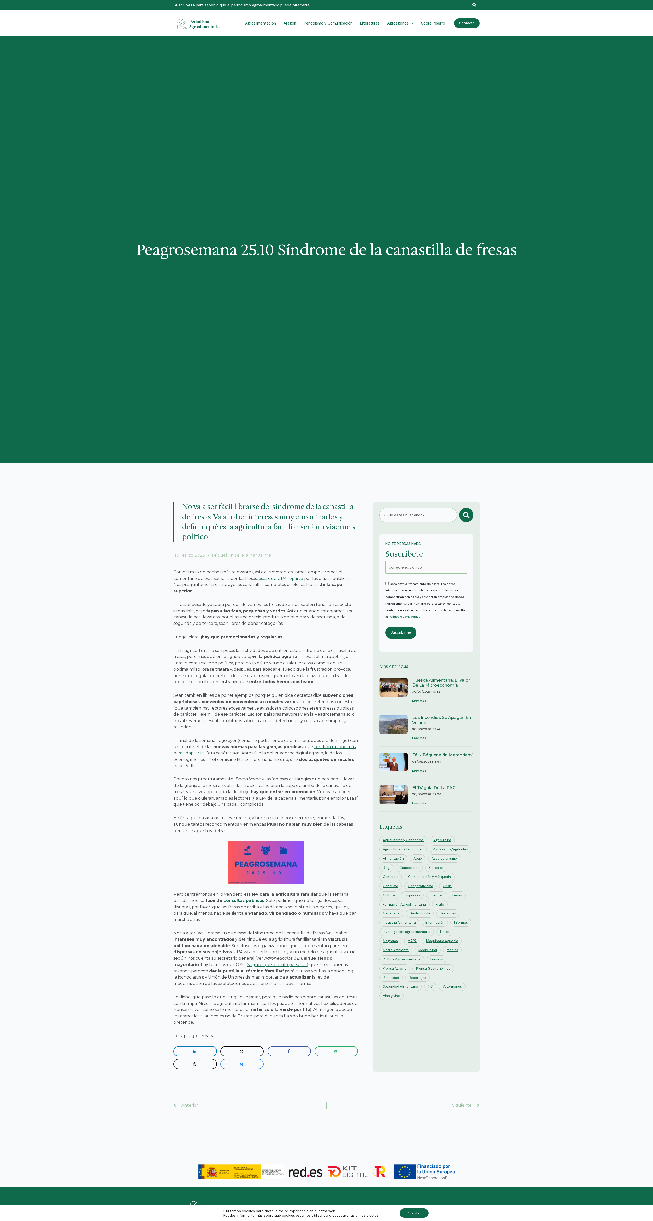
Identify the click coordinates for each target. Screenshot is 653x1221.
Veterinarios (452, 986)
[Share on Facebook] (289, 1051)
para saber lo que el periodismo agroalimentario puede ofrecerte (241, 5)
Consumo (390, 886)
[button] (474, 5)
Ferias (457, 895)
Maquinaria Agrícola (442, 941)
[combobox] (418, 515)
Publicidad (391, 977)
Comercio (390, 877)
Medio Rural (427, 950)
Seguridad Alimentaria (400, 986)
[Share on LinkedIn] (195, 1051)
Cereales (436, 867)
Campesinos (409, 867)
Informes (461, 922)
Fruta (440, 904)
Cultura (389, 895)
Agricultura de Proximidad (403, 849)
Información (434, 922)
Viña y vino (391, 996)
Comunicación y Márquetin (429, 877)
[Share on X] (242, 1051)
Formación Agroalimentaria (404, 904)
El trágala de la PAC (434, 787)
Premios (436, 959)
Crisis (447, 886)
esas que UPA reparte (281, 578)
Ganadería (391, 913)
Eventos (436, 895)
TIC (430, 986)
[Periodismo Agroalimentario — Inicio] (198, 23)
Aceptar (414, 1213)
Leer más (419, 701)
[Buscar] (466, 515)
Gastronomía (419, 913)
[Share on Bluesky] (242, 1064)
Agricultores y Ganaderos (403, 840)
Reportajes (417, 977)
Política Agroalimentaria (402, 959)
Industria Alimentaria (399, 922)
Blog (386, 867)
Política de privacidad (405, 617)
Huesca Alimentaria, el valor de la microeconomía (441, 683)
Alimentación (393, 858)
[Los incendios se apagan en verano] (393, 728)
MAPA (412, 941)
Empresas (412, 895)
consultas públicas (243, 900)
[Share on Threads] (195, 1064)
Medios (452, 950)
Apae (417, 858)
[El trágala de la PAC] (393, 796)
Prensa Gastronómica (433, 968)
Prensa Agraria (394, 968)
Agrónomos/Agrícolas (450, 849)
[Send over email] (336, 1051)
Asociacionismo (444, 858)
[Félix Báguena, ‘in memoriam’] (393, 763)
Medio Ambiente (396, 950)
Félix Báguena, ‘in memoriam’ (442, 755)
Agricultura (442, 840)
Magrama (390, 941)
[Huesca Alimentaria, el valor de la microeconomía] (393, 691)
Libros (445, 932)
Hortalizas (448, 913)
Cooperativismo (420, 886)
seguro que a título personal (277, 964)
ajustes (373, 1215)
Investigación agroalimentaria (406, 932)
